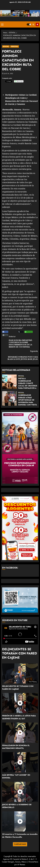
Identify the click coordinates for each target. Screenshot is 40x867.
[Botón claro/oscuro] (29, 24)
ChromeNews (33, 862)
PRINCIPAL (14, 46)
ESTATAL (6, 46)
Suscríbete (37, 24)
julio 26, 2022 (8, 74)
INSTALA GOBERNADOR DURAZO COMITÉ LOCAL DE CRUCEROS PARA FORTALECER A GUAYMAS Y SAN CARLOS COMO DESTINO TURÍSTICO (27, 387)
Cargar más (20, 844)
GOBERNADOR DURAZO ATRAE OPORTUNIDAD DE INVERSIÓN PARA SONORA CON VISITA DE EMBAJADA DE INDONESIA (27, 402)
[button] (2, 24)
